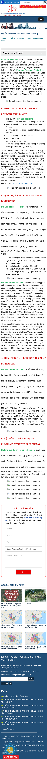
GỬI (30, 679)
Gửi (23, 572)
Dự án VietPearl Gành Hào (23, 184)
